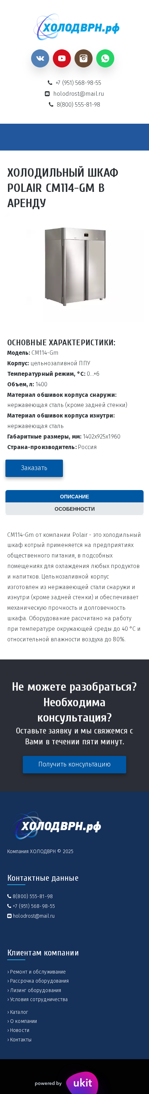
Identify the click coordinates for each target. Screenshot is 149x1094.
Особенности (75, 508)
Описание (74, 496)
